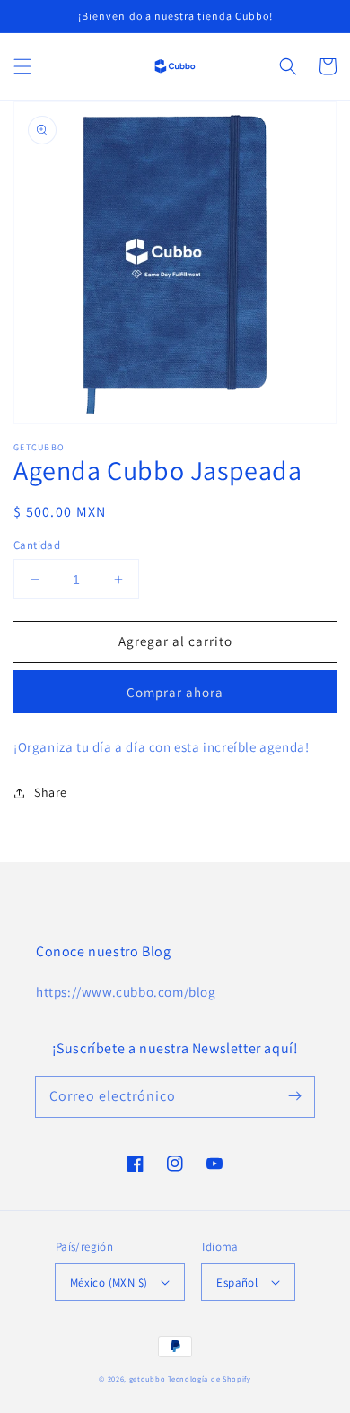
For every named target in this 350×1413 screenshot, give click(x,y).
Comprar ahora (175, 692)
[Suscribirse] (294, 1096)
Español (237, 1282)
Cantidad (36, 545)
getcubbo (147, 1378)
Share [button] (50, 792)
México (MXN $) (109, 1282)
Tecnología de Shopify (209, 1378)
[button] (22, 66)
